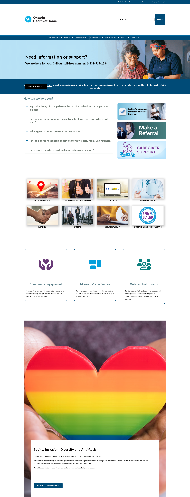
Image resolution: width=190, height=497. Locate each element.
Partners (144, 2)
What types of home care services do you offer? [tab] (56, 131)
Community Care (80, 37)
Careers (138, 2)
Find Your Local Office (126, 2)
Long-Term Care (95, 37)
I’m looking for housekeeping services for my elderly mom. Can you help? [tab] (70, 141)
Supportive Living (111, 37)
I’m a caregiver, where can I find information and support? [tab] (62, 150)
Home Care (67, 37)
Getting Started (54, 37)
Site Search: (122, 20)
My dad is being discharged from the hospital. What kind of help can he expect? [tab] (68, 108)
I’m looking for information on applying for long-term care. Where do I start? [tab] (68, 121)
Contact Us (135, 37)
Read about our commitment (48, 485)
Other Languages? (154, 2)
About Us (124, 37)
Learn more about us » (36, 86)
